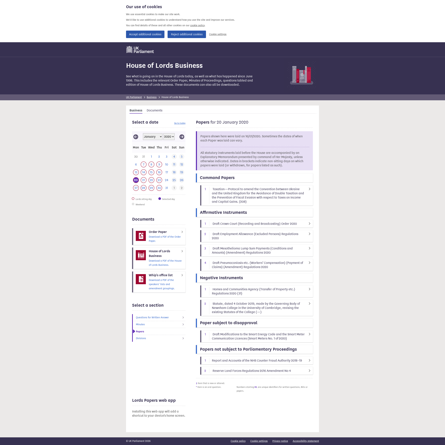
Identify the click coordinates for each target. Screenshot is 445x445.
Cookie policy (238, 441)
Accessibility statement (306, 441)
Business (152, 97)
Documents (154, 110)
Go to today (179, 123)
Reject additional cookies (187, 34)
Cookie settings (217, 34)
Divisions (141, 338)
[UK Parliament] (140, 49)
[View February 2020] (181, 136)
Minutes (140, 324)
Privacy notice (280, 441)
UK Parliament (134, 97)
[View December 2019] (135, 136)
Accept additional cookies (145, 34)
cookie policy (197, 25)
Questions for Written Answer (152, 317)
